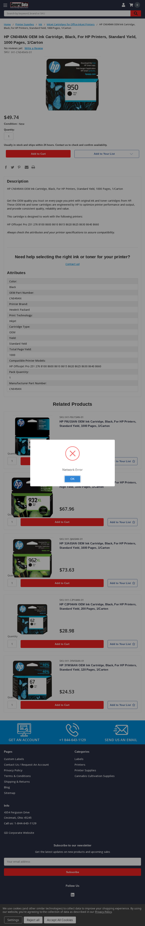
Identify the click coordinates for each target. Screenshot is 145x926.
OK (72, 478)
